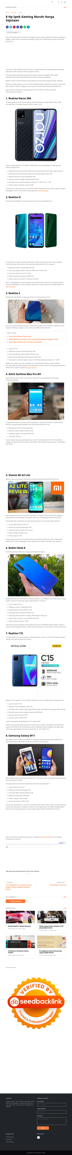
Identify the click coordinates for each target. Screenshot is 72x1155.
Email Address (41, 1108)
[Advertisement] (36, 56)
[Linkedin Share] (17, 27)
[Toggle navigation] (64, 2)
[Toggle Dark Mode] (58, 2)
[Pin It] (14, 27)
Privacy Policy (10, 1142)
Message (39, 1116)
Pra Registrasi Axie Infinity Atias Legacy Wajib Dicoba (50, 952)
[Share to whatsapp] (24, 27)
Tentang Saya (10, 1137)
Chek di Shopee (43, 191)
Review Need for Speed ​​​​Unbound (19, 926)
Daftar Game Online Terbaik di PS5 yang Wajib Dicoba (51, 927)
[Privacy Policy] (55, 2)
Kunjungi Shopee (46, 837)
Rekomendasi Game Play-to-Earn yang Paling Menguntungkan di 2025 (33, 339)
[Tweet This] (10, 27)
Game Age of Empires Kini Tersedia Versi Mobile (25, 342)
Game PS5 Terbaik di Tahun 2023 (20, 336)
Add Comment (16, 901)
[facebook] (52, 2)
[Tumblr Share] (21, 27)
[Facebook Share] (7, 27)
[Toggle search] (61, 2)
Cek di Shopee (10, 287)
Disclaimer (9, 1139)
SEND (43, 1128)
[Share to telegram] (28, 27)
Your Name (40, 1101)
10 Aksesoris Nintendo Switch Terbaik (18, 952)
